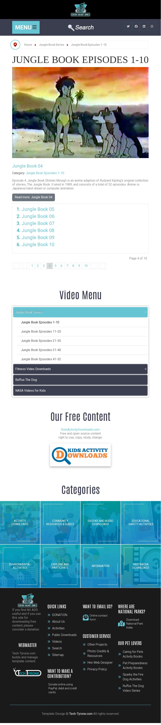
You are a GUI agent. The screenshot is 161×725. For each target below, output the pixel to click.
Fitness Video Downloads (33, 369)
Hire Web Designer (100, 662)
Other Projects (97, 644)
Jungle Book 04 (27, 166)
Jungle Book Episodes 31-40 (41, 350)
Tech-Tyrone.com (81, 714)
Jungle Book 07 (38, 223)
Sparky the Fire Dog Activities (133, 677)
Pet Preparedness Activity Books (135, 665)
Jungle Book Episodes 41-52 (41, 359)
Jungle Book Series (28, 312)
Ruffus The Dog (26, 380)
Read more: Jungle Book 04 (33, 197)
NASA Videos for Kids (30, 390)
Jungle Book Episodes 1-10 (45, 173)
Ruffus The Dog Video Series (133, 688)
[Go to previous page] (25, 266)
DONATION (59, 615)
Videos (57, 641)
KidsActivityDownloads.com (80, 429)
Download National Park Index (134, 623)
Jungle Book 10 (38, 244)
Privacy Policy (97, 669)
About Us (58, 621)
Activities (58, 628)
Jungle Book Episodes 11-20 (41, 331)
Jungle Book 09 (38, 237)
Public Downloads (64, 635)
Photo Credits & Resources (98, 653)
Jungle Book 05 (38, 209)
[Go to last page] (102, 266)
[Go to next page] (94, 266)
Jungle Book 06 (38, 216)
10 (86, 266)
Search (57, 648)
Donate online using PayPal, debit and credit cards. (62, 688)
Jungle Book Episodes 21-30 (41, 341)
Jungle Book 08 (38, 230)
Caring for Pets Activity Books (133, 654)
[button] (145, 312)
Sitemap (58, 655)
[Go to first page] (16, 266)
